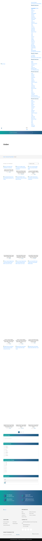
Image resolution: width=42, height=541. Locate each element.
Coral (32, 20)
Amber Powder (33, 18)
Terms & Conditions (32, 515)
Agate (32, 9)
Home (4, 156)
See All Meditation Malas (35, 69)
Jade (32, 24)
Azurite (32, 78)
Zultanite (32, 36)
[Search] (31, 133)
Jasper (32, 25)
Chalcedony (33, 19)
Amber (32, 12)
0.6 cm (7, 450)
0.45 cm (7, 447)
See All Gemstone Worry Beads (36, 57)
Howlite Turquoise (34, 23)
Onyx (32, 33)
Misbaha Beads (15, 539)
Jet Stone (32, 26)
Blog (22, 511)
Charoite (32, 79)
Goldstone (33, 80)
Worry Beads (33, 56)
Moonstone (33, 30)
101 (6, 462)
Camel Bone (33, 8)
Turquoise (32, 42)
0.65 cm (7, 452)
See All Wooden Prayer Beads (36, 51)
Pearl (32, 35)
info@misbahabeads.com (26, 524)
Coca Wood (33, 55)
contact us (23, 515)
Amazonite (33, 10)
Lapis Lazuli (33, 29)
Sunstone (32, 40)
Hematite (32, 111)
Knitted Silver (33, 46)
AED (27, 129)
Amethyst (32, 14)
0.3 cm (7, 446)
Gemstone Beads (34, 2)
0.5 (6, 449)
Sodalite (32, 39)
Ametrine (32, 15)
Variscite (32, 44)
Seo (28, 539)
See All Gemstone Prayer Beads (36, 3)
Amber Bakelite (33, 13)
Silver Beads (33, 45)
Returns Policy (24, 516)
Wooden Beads (33, 50)
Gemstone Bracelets (34, 95)
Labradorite (33, 28)
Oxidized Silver (33, 47)
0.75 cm (7, 455)
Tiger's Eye (33, 41)
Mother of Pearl (33, 31)
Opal (32, 34)
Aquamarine (33, 77)
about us (23, 513)
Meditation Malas (34, 68)
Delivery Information (32, 511)
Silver (32, 49)
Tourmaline (33, 126)
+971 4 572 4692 (25, 526)
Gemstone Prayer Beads (10, 156)
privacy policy (31, 513)
